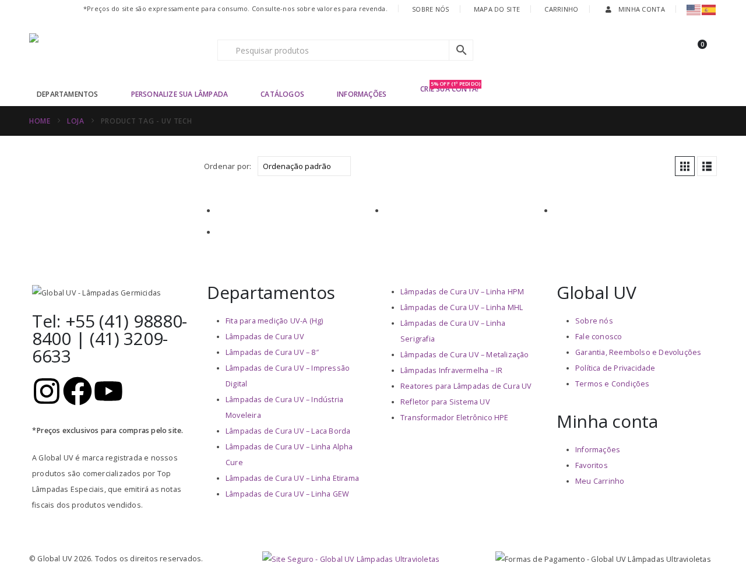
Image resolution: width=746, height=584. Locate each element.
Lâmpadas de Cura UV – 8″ (272, 352)
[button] (685, 166)
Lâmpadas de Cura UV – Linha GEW (287, 494)
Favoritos (591, 465)
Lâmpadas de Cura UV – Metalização (464, 355)
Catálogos (282, 94)
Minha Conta (641, 9)
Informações (361, 94)
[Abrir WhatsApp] (716, 554)
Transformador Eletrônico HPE (454, 418)
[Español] (709, 9)
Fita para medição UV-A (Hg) (274, 321)
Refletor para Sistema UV (445, 402)
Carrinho (561, 9)
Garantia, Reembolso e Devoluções (638, 352)
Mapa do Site (497, 9)
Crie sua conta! (450, 88)
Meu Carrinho (599, 481)
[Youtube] (108, 391)
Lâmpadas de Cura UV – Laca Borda (288, 431)
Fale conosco (598, 337)
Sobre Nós (430, 9)
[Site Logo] (102, 50)
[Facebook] (77, 391)
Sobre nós (594, 321)
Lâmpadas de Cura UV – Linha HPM (462, 292)
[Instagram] (46, 391)
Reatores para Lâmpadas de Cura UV (466, 386)
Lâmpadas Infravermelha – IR (451, 370)
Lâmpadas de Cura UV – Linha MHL (461, 307)
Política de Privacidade (615, 368)
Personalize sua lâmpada (179, 94)
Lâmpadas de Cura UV (265, 337)
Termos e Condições (612, 384)
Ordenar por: (227, 166)
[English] (694, 9)
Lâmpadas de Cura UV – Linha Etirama (292, 478)
